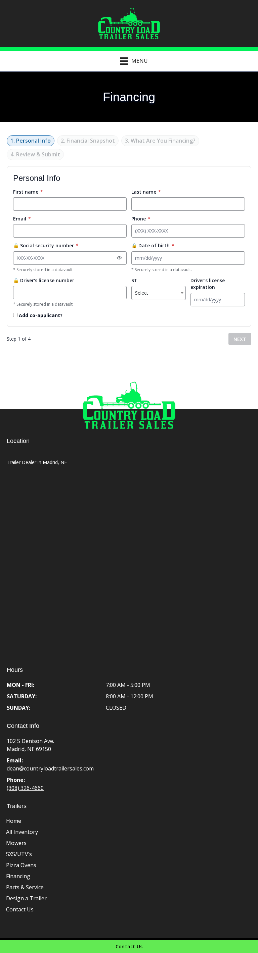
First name (28, 192)
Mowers (16, 843)
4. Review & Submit (35, 154)
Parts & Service (25, 887)
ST (134, 280)
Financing (18, 876)
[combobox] (158, 293)
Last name (146, 192)
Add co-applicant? (39, 315)
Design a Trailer (26, 898)
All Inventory (22, 832)
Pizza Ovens (21, 865)
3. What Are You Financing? (160, 140)
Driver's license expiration (207, 283)
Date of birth (152, 245)
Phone (140, 218)
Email (22, 218)
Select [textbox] (141, 293)
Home (13, 820)
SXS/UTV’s (19, 854)
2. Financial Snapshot (88, 140)
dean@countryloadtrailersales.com (50, 768)
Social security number (46, 245)
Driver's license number (43, 280)
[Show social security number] (119, 258)
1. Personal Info (30, 140)
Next (239, 339)
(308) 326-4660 (25, 788)
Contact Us (20, 909)
